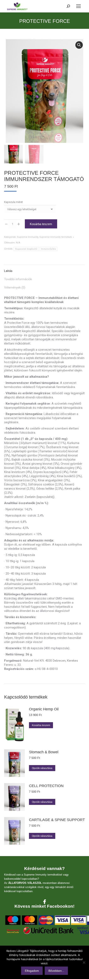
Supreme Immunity (27, 237)
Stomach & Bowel (43, 752)
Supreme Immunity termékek (55, 237)
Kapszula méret (13, 202)
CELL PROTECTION (46, 786)
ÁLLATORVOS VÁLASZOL (25, 882)
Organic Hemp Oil (44, 709)
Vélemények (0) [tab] (14, 287)
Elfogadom (32, 970)
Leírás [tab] (8, 271)
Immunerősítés (48, 249)
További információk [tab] (18, 279)
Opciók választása (42, 768)
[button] (79, 45)
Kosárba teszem (41, 224)
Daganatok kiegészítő (26, 249)
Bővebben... (56, 970)
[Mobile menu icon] (78, 6)
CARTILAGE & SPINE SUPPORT (57, 820)
